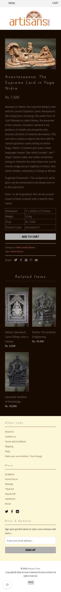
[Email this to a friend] (35, 260)
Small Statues (28, 247)
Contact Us (10, 436)
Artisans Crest (33, 568)
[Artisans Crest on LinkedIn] (17, 511)
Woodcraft (10, 494)
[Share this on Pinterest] (25, 260)
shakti (18, 247)
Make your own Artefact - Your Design (23, 456)
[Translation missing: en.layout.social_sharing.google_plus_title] (30, 260)
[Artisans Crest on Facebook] (12, 511)
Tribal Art (9, 489)
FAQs (7, 451)
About (8, 503)
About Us (9, 431)
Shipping (9, 446)
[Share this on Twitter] (15, 259)
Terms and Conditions (15, 441)
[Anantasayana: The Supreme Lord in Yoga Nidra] (30, 53)
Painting (9, 484)
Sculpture (9, 474)
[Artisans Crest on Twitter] (6, 511)
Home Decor (17, 251)
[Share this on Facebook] (20, 260)
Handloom (10, 499)
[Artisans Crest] (30, 18)
